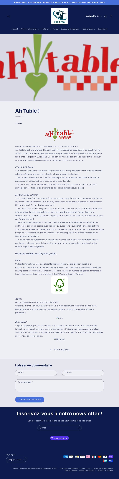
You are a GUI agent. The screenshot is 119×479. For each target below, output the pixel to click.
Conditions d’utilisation (105, 470)
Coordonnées (86, 468)
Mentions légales (71, 470)
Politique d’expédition (86, 470)
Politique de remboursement (103, 468)
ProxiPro (22, 468)
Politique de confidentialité (69, 468)
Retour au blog (61, 350)
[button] (9, 16)
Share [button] (20, 123)
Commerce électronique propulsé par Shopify (41, 468)
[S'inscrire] (78, 428)
